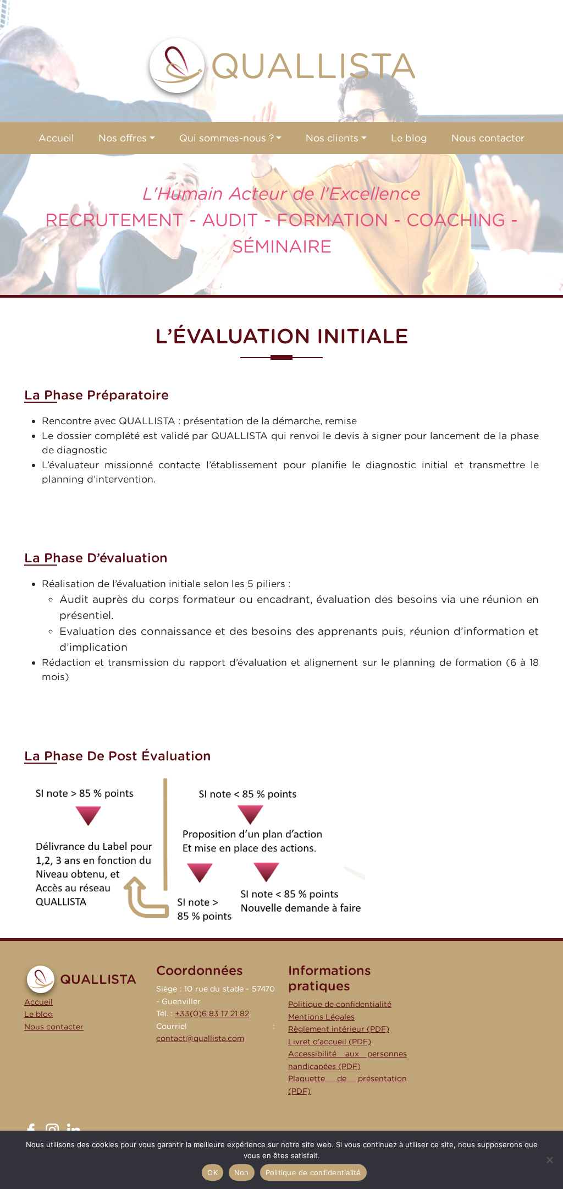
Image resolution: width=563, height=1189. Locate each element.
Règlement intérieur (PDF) (338, 1028)
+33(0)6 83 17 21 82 (212, 1013)
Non (241, 1172)
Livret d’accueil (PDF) (329, 1041)
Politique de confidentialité (339, 1004)
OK (212, 1172)
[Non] (549, 1159)
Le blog (38, 1013)
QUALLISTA (313, 65)
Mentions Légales (321, 1016)
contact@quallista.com (200, 1038)
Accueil (38, 1001)
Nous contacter (54, 1026)
